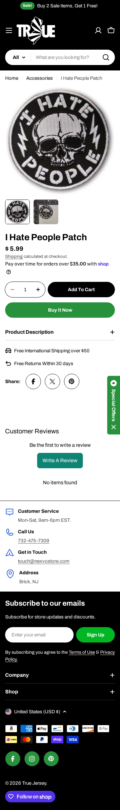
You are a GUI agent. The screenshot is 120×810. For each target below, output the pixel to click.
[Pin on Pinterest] (71, 381)
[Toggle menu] (9, 30)
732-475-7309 (33, 540)
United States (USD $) (37, 711)
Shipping (14, 256)
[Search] (106, 57)
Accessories (39, 78)
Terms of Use (82, 652)
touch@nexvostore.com (43, 561)
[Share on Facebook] (33, 381)
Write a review (60, 460)
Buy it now (60, 310)
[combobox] (60, 57)
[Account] (98, 30)
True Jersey (34, 783)
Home (11, 78)
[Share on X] (52, 381)
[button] (113, 405)
